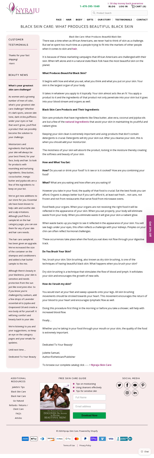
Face (59, 19)
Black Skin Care (18, 391)
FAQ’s (18, 413)
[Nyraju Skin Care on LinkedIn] (135, 393)
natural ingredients (77, 121)
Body (79, 19)
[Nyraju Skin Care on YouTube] (135, 385)
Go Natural (18, 400)
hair (74, 48)
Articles (18, 418)
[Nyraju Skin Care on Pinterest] (143, 385)
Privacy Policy (85, 445)
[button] (150, 229)
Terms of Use (69, 445)
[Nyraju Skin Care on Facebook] (127, 385)
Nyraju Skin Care (101, 365)
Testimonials (123, 19)
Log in (123, 6)
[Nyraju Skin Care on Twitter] (119, 385)
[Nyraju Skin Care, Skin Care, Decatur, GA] (124, 439)
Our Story (104, 19)
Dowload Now (89, 415)
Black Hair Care (18, 396)
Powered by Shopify (88, 431)
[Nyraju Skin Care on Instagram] (127, 393)
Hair (68, 19)
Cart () (140, 6)
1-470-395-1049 (90, 6)
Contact (142, 19)
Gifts (90, 19)
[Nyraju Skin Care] (22, 9)
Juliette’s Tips (18, 387)
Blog (112, 6)
